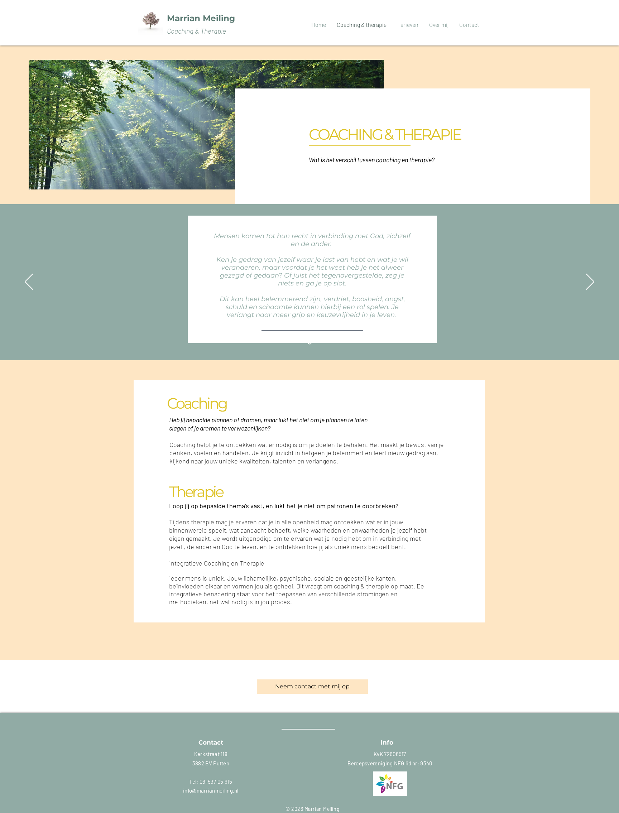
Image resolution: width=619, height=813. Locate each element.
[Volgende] (590, 282)
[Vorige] (29, 282)
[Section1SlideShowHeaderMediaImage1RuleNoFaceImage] (310, 343)
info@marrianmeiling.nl (211, 790)
